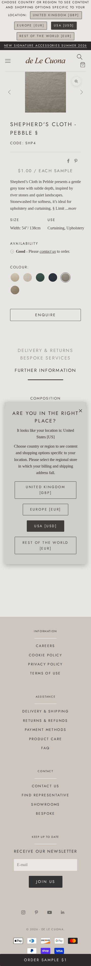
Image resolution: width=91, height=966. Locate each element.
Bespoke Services (45, 357)
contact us (48, 251)
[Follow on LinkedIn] (62, 912)
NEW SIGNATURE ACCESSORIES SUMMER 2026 (45, 45)
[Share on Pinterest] (75, 160)
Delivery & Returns (45, 350)
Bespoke (45, 813)
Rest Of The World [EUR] (45, 36)
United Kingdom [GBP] (56, 15)
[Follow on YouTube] (49, 912)
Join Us (45, 881)
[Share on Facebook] (68, 160)
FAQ (45, 747)
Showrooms (45, 804)
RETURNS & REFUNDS (45, 720)
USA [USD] (64, 25)
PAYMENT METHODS (45, 729)
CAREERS (45, 645)
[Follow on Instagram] (23, 912)
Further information (45, 370)
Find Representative (46, 795)
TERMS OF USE (45, 673)
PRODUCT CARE (45, 738)
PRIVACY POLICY (45, 664)
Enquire (45, 315)
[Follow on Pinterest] (36, 912)
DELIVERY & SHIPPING (45, 711)
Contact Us (45, 786)
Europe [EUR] (30, 25)
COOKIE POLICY (45, 655)
